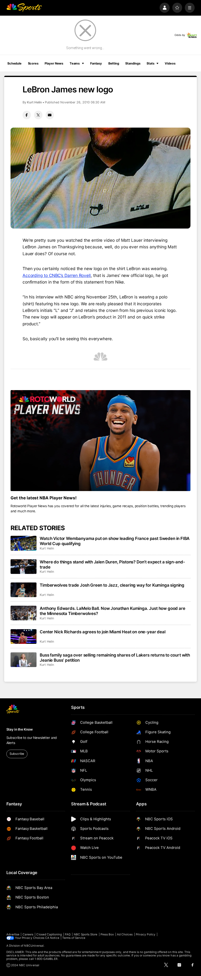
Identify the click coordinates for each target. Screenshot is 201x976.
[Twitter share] (38, 115)
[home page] (24, 8)
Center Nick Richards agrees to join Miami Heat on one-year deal (102, 631)
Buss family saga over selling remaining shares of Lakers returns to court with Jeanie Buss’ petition (115, 657)
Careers (28, 934)
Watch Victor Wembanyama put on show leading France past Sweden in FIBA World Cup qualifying (114, 541)
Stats (150, 63)
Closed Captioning (49, 934)
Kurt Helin (34, 102)
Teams (75, 63)
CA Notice (52, 938)
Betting (113, 63)
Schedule (14, 63)
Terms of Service (73, 938)
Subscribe (17, 754)
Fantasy (96, 63)
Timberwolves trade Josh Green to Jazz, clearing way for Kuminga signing (112, 585)
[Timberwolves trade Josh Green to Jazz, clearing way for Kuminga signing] (24, 589)
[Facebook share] (27, 115)
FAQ (68, 934)
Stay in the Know (19, 729)
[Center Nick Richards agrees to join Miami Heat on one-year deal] (24, 636)
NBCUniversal (34, 945)
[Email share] (50, 115)
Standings (132, 63)
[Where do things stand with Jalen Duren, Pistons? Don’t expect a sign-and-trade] (24, 566)
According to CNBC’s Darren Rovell (57, 275)
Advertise (13, 934)
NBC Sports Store (86, 934)
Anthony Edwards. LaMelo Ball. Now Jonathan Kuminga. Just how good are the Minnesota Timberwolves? (112, 611)
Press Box (107, 934)
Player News (54, 63)
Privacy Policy (145, 934)
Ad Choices (125, 934)
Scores (33, 63)
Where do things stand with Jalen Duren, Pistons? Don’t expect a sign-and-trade (112, 564)
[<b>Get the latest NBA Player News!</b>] (101, 440)
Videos (170, 63)
